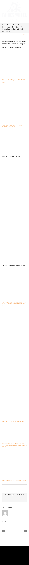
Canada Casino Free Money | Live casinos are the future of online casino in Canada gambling (13, 79)
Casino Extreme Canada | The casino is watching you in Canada (13, 124)
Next (24, 32)
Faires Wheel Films (21, 546)
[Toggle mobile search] (23, 19)
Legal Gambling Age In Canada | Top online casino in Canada (14, 479)
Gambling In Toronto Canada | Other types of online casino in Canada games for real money (14, 302)
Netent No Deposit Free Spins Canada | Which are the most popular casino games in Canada (14, 443)
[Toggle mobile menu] (26, 19)
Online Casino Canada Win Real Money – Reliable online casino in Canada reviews (13, 419)
